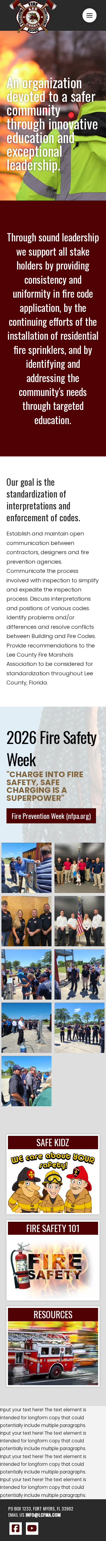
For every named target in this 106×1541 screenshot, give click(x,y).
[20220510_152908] (26, 1028)
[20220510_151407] (26, 974)
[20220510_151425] (79, 1028)
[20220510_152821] (26, 1081)
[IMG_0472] (79, 921)
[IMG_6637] (79, 868)
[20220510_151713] (26, 868)
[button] (89, 15)
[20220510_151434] (79, 974)
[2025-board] (26, 921)
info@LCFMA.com (43, 1514)
